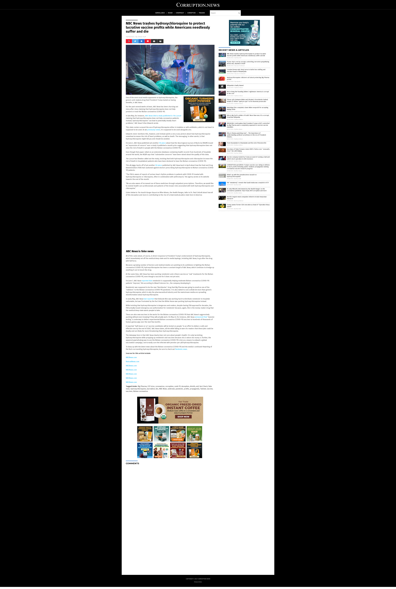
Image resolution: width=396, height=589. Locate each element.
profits (186, 389)
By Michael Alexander (240, 111)
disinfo (192, 386)
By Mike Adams (238, 129)
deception (185, 386)
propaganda (194, 389)
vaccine (210, 389)
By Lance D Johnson (240, 65)
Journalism (151, 389)
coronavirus (159, 386)
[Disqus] (170, 492)
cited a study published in (163, 116)
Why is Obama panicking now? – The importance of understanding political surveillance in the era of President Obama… (246, 135)
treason (202, 13)
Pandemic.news (181, 349)
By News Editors (239, 87)
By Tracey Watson (238, 200)
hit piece (162, 143)
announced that (201, 317)
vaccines (129, 391)
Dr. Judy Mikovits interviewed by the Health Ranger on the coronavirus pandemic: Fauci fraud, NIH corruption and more (247, 190)
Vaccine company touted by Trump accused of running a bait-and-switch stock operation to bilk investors (248, 158)
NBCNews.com (131, 357)
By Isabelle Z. (238, 81)
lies (157, 389)
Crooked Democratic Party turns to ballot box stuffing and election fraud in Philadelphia (246, 70)
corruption (191, 13)
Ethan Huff (142, 37)
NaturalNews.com (132, 362)
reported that (147, 281)
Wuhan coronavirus (140, 391)
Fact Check (203, 386)
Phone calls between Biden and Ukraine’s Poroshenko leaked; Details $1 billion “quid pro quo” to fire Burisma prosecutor (247, 100)
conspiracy (180, 13)
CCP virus (151, 386)
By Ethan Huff (238, 57)
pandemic (179, 389)
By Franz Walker (238, 153)
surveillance (160, 13)
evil (197, 386)
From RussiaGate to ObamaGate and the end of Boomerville (246, 143)
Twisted (203, 389)
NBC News (163, 389)
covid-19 (177, 386)
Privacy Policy (198, 582)
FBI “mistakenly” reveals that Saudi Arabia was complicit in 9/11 (248, 183)
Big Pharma (142, 386)
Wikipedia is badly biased (235, 85)
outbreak (171, 389)
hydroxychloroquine (138, 389)
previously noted (153, 130)
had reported (149, 299)
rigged (170, 13)
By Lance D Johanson (240, 73)
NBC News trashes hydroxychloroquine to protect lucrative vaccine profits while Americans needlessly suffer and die (246, 55)
